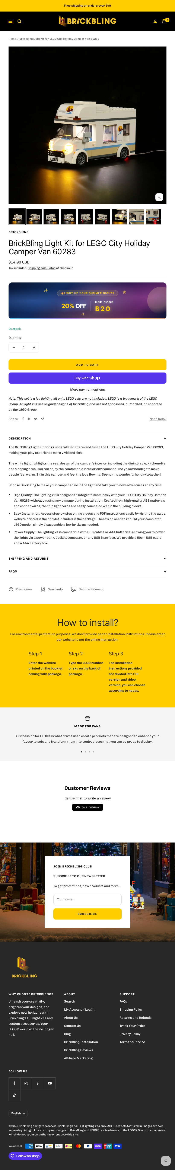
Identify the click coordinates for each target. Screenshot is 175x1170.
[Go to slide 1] (81, 751)
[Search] (19, 21)
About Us (71, 1018)
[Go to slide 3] (89, 751)
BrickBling (19, 232)
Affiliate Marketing (78, 1058)
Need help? (158, 419)
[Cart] (164, 21)
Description (20, 438)
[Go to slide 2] (85, 751)
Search (69, 1001)
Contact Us (72, 1026)
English (16, 1113)
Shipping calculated (41, 268)
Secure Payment (91, 589)
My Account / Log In (79, 1009)
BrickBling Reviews (78, 1050)
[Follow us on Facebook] (14, 1083)
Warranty (55, 589)
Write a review (87, 807)
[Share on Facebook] (23, 419)
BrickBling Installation (81, 1042)
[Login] (155, 21)
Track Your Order (132, 1026)
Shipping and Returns (29, 558)
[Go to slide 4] (93, 751)
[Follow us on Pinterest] (38, 1083)
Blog (67, 1034)
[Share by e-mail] (42, 419)
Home (12, 38)
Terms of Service (132, 1042)
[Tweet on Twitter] (35, 419)
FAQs (13, 571)
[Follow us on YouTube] (49, 1083)
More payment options (87, 389)
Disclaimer (24, 589)
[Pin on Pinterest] (29, 419)
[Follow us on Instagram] (26, 1083)
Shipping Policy (131, 1009)
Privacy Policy (130, 1034)
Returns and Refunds (136, 1018)
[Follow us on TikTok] (14, 1095)
